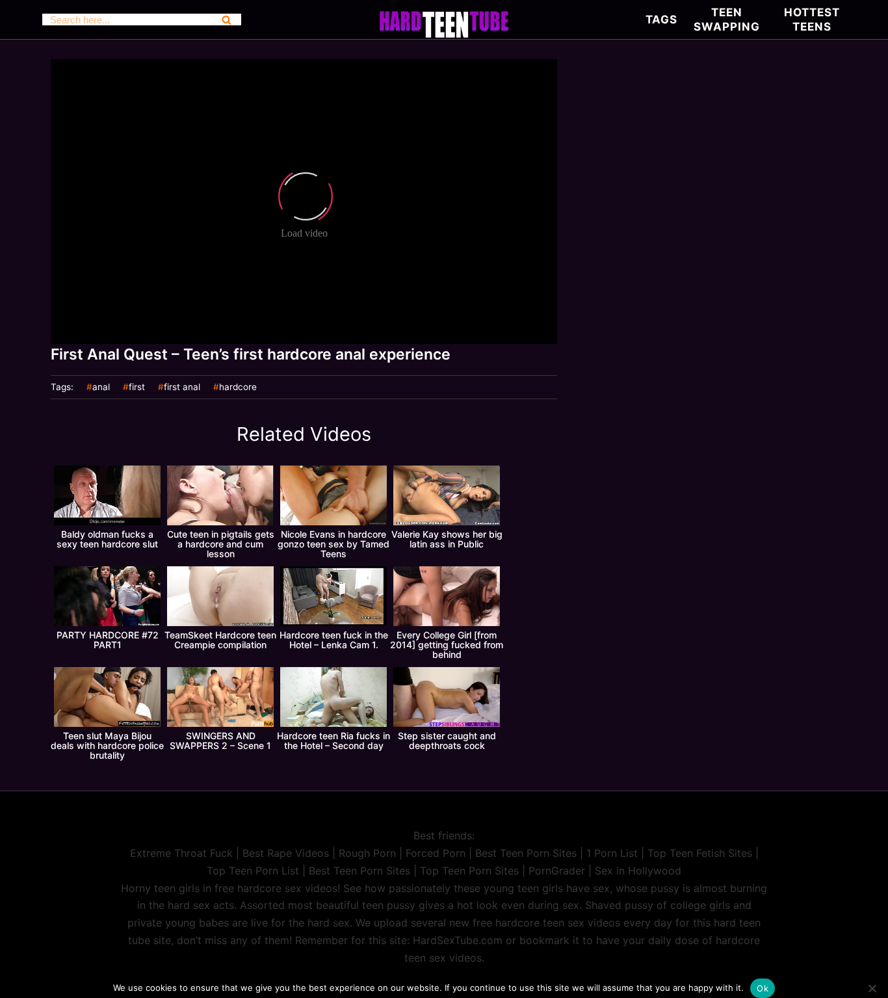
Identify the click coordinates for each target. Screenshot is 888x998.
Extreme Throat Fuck (181, 853)
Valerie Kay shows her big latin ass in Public (447, 539)
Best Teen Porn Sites (526, 853)
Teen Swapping (727, 19)
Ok (762, 988)
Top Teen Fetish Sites (699, 853)
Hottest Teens (812, 19)
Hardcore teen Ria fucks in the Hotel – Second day (333, 740)
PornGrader (557, 870)
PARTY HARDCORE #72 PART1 (108, 639)
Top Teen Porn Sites (469, 870)
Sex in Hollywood (638, 870)
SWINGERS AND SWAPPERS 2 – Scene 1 (220, 740)
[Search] (226, 19)
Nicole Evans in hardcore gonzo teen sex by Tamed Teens (333, 544)
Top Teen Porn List (253, 870)
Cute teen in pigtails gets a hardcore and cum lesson (220, 544)
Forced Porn (435, 853)
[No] (871, 988)
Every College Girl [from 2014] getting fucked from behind (446, 644)
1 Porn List (612, 853)
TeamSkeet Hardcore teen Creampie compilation (220, 639)
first (137, 387)
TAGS (661, 19)
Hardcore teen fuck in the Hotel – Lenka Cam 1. (334, 639)
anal (101, 387)
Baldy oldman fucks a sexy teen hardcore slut (107, 539)
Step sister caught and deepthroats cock (447, 740)
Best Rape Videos (285, 853)
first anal (182, 387)
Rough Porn (367, 853)
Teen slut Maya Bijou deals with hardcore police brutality (107, 745)
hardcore (238, 387)
